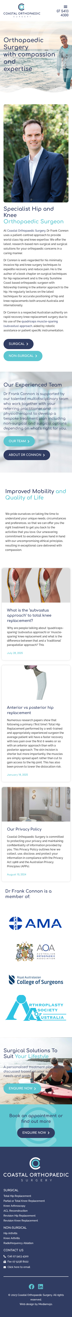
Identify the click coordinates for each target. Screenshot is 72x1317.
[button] (66, 6)
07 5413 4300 (63, 13)
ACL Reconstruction (15, 1210)
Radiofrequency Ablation (18, 1243)
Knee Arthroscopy (14, 1205)
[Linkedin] (40, 1286)
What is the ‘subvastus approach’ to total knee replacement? (29, 615)
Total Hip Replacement (17, 1196)
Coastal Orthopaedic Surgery (26, 230)
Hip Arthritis (10, 1233)
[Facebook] (31, 1286)
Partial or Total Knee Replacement (24, 1201)
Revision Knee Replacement (20, 1220)
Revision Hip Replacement (19, 1215)
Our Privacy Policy (24, 829)
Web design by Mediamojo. (36, 1304)
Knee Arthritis (11, 1238)
